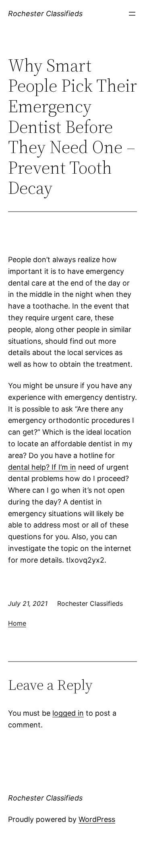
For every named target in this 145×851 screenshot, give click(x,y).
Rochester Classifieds (45, 13)
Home (17, 623)
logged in (68, 713)
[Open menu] (132, 14)
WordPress (97, 819)
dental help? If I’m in (42, 467)
